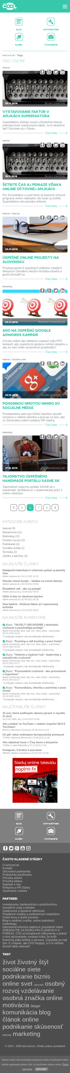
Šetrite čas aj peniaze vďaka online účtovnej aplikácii (32, 186)
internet (7, 1034)
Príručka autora (12, 877)
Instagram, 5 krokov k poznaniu (22, 749)
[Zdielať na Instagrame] (62, 71)
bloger (36, 1006)
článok (12, 1019)
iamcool (38, 984)
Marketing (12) (11, 536)
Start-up (16, 213)
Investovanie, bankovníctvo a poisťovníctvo (30, 904)
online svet (17, 983)
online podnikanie (21, 1023)
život (9, 961)
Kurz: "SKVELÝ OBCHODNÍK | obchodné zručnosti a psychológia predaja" (30, 626)
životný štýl (32, 961)
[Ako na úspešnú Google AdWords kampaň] (35, 307)
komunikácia (20, 1012)
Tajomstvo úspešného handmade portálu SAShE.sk (31, 478)
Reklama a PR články (16, 887)
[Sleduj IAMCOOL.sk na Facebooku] (5, 848)
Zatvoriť (41, 1069)
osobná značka (24, 997)
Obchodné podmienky (17, 871)
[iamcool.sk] (10, 6)
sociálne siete (22, 969)
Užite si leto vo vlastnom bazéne (23, 596)
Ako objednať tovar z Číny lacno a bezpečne (30, 742)
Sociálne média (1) (13, 547)
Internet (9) (9, 528)
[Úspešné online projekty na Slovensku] (35, 235)
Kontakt (7, 868)
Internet (6, 67)
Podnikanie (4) (11, 544)
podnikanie (17, 976)
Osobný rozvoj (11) (14, 540)
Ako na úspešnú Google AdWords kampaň (27, 332)
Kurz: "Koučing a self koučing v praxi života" (34, 641)
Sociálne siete (19, 359)
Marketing (7, 286)
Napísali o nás (12, 884)
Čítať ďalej (51, 133)
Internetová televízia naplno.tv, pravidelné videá (33, 927)
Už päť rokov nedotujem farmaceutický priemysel (33, 734)
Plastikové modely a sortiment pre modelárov (31, 914)
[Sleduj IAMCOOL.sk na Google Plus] (17, 848)
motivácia (16, 1004)
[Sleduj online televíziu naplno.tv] (35, 801)
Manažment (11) (12, 532)
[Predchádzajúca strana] (13, 507)
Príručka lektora (12, 881)
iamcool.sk (9, 55)
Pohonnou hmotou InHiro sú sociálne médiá (31, 405)
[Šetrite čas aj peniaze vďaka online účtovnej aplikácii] (35, 162)
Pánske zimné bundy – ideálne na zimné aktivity (32, 580)
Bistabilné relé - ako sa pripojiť (22, 588)
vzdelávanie (37, 990)
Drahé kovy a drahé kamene (20, 917)
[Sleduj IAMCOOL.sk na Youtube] (22, 848)
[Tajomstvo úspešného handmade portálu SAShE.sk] (35, 453)
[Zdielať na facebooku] (42, 71)
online (54, 997)
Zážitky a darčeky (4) (15, 555)
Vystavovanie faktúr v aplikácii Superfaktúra (26, 113)
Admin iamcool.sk (53, 249)
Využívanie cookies (15, 890)
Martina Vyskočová (51, 321)
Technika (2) (10, 551)
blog (45, 1012)
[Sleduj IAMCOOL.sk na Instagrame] (28, 848)
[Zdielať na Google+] (49, 71)
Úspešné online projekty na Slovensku (31, 259)
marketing (26, 1033)
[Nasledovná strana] (55, 507)
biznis (42, 976)
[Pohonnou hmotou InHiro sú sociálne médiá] (35, 380)
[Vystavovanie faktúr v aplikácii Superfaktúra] (35, 89)
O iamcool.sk (11, 865)
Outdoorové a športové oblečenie (24, 910)
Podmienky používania (17, 874)
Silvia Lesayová (55, 103)
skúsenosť (48, 1026)
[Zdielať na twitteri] (55, 71)
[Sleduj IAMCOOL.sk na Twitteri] (11, 848)
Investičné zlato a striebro (19, 907)
